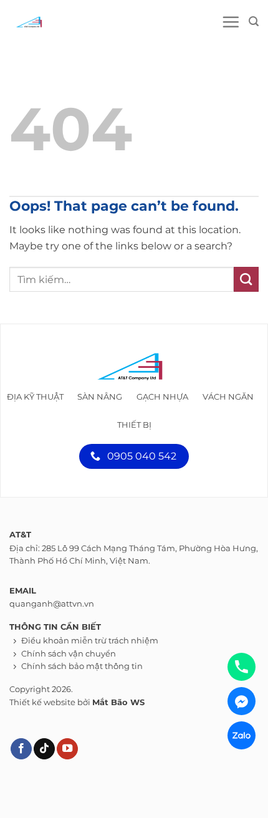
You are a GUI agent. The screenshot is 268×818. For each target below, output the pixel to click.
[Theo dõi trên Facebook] (21, 749)
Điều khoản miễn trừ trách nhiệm (89, 640)
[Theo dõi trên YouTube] (67, 749)
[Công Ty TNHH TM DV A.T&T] (65, 22)
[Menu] (230, 21)
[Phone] (241, 667)
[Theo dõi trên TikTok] (44, 749)
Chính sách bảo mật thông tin (82, 666)
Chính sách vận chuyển (68, 653)
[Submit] (246, 279)
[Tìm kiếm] (254, 21)
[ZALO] (241, 735)
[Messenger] (241, 701)
